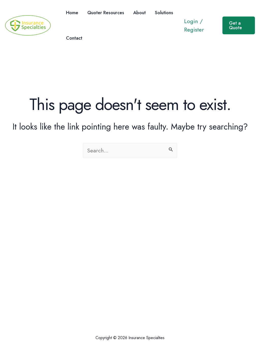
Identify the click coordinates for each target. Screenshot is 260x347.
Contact (74, 38)
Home (72, 12)
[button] (238, 25)
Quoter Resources (105, 12)
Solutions (164, 12)
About (139, 12)
